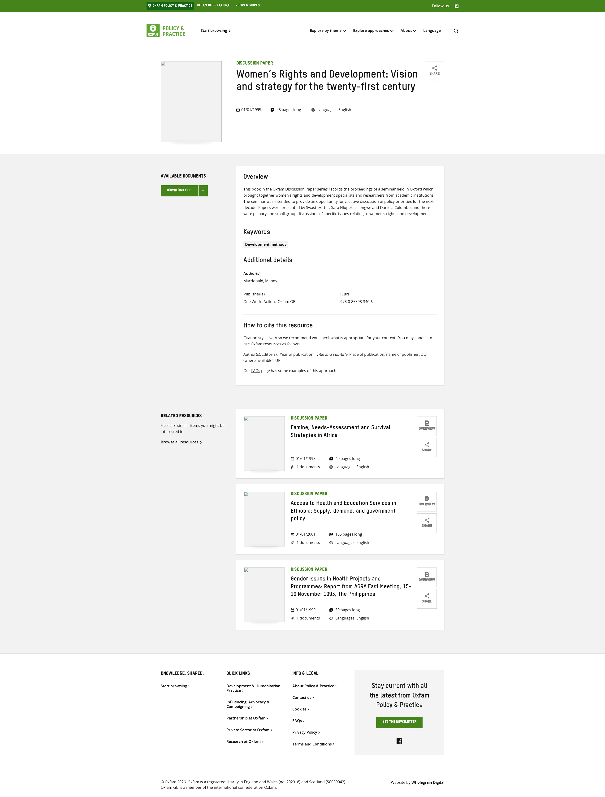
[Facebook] (456, 6)
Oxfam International (214, 6)
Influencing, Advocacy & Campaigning (248, 704)
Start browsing (214, 30)
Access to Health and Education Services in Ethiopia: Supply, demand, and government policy (343, 512)
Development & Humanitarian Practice (253, 688)
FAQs (255, 370)
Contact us (301, 697)
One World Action (259, 301)
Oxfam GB (286, 301)
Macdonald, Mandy (260, 280)
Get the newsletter (399, 722)
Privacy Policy (304, 732)
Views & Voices (248, 6)
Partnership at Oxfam (245, 718)
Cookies (299, 709)
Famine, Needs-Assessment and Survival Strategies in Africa (340, 432)
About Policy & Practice (313, 686)
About (406, 30)
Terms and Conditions (312, 744)
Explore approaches (371, 30)
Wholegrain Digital (427, 782)
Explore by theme (325, 30)
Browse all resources (179, 442)
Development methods (265, 244)
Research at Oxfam (243, 741)
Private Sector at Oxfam (247, 730)
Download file (179, 191)
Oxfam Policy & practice (172, 6)
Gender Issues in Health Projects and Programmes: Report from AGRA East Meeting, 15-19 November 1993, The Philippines (351, 587)
